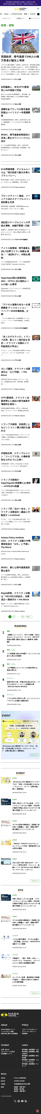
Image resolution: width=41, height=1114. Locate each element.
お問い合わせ (5, 1049)
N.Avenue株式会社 (20, 1078)
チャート (8, 18)
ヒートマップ (35, 18)
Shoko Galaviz (20, 187)
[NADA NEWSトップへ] (20, 9)
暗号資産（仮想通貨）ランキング (30, 1065)
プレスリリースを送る (8, 1051)
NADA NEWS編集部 (21, 239)
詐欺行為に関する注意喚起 (9, 1033)
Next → (29, 616)
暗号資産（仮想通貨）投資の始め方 (30, 1052)
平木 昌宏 (18, 360)
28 (22, 616)
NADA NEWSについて (8, 1029)
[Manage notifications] (37, 1111)
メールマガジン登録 (7, 1031)
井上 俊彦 (18, 79)
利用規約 (25, 1033)
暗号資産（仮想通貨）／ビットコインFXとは (30, 1061)
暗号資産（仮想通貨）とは (30, 1049)
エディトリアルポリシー (29, 1029)
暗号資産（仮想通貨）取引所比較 (30, 1056)
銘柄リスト (21, 18)
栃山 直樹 (18, 104)
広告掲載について (6, 1053)
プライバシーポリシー (29, 1031)
